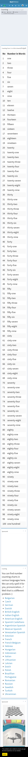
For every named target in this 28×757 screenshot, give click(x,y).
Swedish (9, 687)
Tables (10, 12)
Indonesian (10, 652)
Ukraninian (10, 694)
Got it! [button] (4, 754)
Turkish (8, 690)
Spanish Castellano (14, 622)
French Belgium (13, 642)
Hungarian (10, 649)
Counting (16, 12)
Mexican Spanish (13, 628)
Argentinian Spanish (15, 625)
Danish (8, 608)
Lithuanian (10, 659)
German (9, 604)
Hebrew (9, 646)
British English (12, 611)
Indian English (12, 615)
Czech (8, 601)
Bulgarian (10, 598)
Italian (8, 656)
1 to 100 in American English (8, 13)
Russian (9, 683)
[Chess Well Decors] (14, 727)
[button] (1, 5)
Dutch (8, 666)
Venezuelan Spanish (15, 632)
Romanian (10, 680)
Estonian (9, 635)
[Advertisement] (14, 30)
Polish (8, 670)
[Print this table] (21, 48)
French (8, 639)
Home (4, 12)
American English (13, 618)
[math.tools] (4, 5)
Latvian (8, 663)
